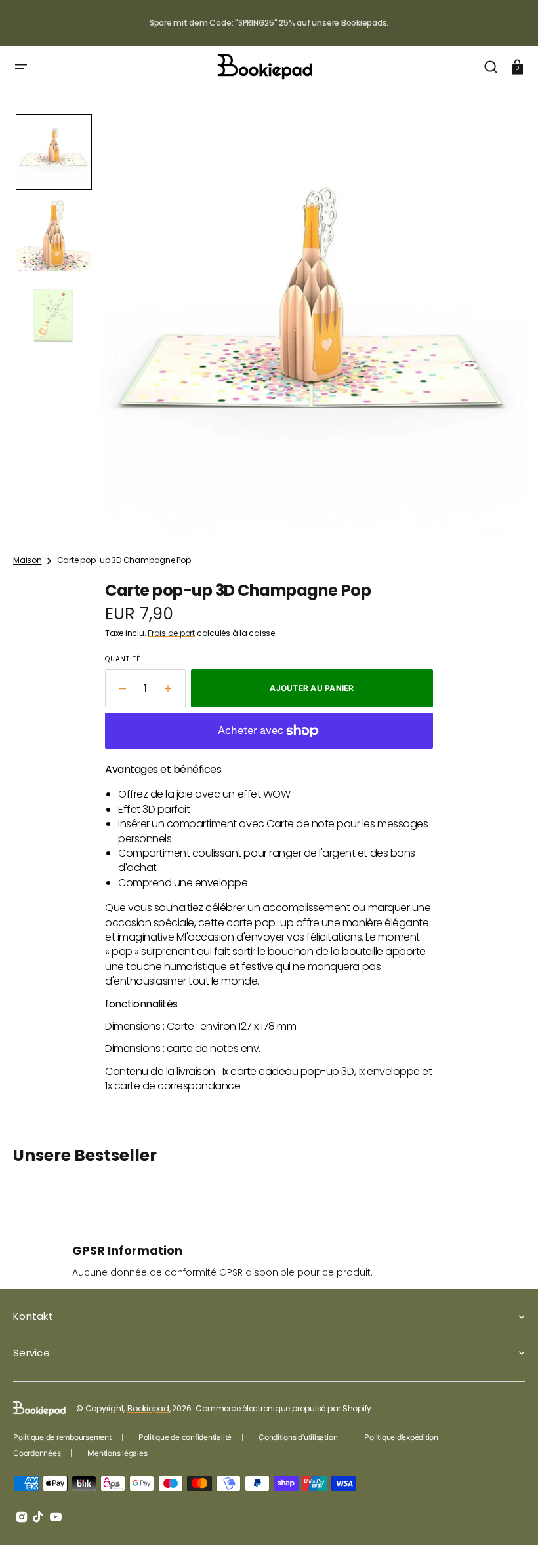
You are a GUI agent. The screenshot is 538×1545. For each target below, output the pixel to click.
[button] (21, 66)
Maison (27, 560)
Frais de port (171, 632)
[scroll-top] (510, 1517)
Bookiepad (148, 1408)
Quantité (122, 659)
